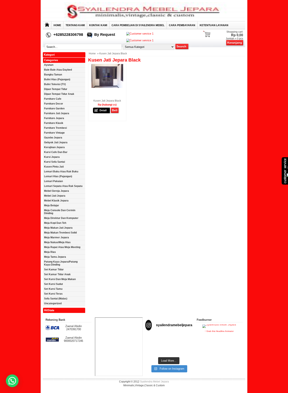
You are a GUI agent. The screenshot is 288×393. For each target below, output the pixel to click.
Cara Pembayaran (182, 25)
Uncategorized (53, 303)
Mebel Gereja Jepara (56, 190)
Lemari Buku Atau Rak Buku (61, 171)
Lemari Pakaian (53, 181)
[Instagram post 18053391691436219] (169, 339)
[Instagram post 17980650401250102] (185, 339)
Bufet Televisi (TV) (55, 84)
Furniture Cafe (52, 98)
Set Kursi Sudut (53, 284)
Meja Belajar (51, 205)
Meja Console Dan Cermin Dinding (59, 212)
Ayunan (48, 64)
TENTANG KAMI (75, 25)
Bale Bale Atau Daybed (58, 69)
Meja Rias (50, 252)
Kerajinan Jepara (54, 147)
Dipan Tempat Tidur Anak (59, 94)
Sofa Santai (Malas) (55, 298)
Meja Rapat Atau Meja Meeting (62, 247)
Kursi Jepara (52, 157)
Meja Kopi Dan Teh (55, 222)
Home (57, 25)
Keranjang (234, 42)
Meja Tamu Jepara (55, 256)
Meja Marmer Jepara (56, 237)
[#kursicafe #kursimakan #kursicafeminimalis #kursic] (185, 350)
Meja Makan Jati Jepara (58, 227)
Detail (103, 110)
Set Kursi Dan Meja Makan (60, 279)
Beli (114, 110)
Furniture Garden (54, 108)
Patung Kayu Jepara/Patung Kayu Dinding (61, 263)
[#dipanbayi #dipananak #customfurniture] (152, 339)
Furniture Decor (53, 103)
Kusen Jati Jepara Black (107, 100)
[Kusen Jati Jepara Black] (107, 87)
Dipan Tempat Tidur (55, 89)
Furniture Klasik (53, 123)
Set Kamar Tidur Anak (57, 274)
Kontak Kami (98, 25)
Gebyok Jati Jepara (55, 142)
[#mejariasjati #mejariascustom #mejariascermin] (152, 350)
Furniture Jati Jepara (56, 113)
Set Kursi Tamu (53, 288)
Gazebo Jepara (53, 137)
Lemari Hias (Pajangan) (58, 176)
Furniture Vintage (54, 132)
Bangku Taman (53, 74)
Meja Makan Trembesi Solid (60, 232)
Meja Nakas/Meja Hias (57, 242)
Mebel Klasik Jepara (56, 200)
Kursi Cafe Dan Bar (55, 152)
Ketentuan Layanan (214, 25)
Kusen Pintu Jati (54, 166)
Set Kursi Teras (53, 293)
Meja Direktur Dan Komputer (61, 218)
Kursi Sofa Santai (54, 161)
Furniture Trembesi (55, 127)
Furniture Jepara (54, 118)
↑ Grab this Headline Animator (219, 331)
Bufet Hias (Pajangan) (57, 79)
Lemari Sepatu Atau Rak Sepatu (63, 186)
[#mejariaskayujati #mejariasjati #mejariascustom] (169, 350)
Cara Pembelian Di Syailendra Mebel (138, 25)
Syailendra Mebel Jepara (154, 381)
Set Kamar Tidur (54, 269)
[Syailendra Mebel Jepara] (144, 20)
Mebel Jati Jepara (54, 195)
